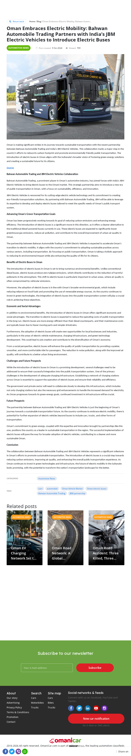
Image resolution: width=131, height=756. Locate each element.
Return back (18, 21)
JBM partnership (77, 493)
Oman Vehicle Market (72, 488)
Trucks (35, 707)
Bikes (51, 702)
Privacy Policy (14, 707)
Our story (12, 698)
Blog (39, 21)
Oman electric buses (96, 488)
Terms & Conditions (18, 712)
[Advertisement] (65, 613)
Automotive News (18, 47)
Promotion (12, 717)
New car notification (96, 718)
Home (32, 21)
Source (10, 168)
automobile (52, 488)
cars (40, 488)
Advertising (13, 702)
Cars (33, 698)
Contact (11, 721)
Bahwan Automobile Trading (51, 493)
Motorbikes (37, 702)
